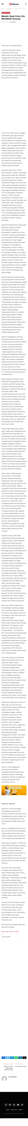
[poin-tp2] (14, 795)
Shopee (20, 1109)
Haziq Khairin (13, 22)
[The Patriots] (14, 4)
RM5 (7, 932)
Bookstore (14, 1109)
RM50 (17, 932)
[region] (14, 105)
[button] (3, 4)
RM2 (3, 932)
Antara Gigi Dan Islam (20, 1066)
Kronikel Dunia (6, 12)
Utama (7, 1109)
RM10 (12, 932)
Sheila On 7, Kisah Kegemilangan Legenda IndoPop (8, 1068)
